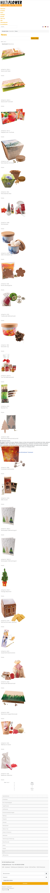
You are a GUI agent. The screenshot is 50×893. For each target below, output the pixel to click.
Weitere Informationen (22, 452)
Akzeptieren (4, 449)
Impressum (30, 452)
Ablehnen (11, 449)
